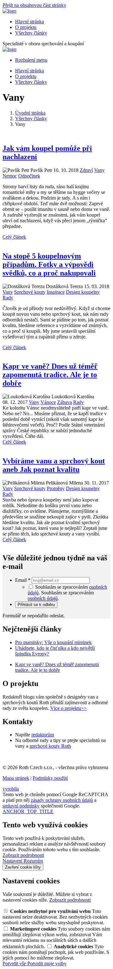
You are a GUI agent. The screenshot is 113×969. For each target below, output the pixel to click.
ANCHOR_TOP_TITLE (28, 811)
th (69, 746)
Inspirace (56, 292)
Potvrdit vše (15, 963)
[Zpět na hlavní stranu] (9, 11)
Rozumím (33, 861)
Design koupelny (83, 292)
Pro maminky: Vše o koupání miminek (53, 642)
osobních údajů (43, 598)
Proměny (56, 488)
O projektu (25, 27)
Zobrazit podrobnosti (23, 855)
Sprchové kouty (30, 292)
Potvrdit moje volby (47, 963)
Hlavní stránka (29, 21)
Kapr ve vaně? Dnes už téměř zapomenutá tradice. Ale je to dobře (50, 374)
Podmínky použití (50, 778)
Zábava (64, 402)
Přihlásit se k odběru (36, 604)
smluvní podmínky (21, 805)
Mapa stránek (16, 778)
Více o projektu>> (68, 708)
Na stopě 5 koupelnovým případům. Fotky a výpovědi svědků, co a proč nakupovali (49, 264)
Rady (8, 297)
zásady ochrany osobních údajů (62, 800)
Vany (99, 170)
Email (22, 580)
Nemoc (10, 175)
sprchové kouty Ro (48, 746)
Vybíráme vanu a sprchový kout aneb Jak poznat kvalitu (54, 465)
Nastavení (13, 861)
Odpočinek (29, 175)
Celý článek (14, 237)
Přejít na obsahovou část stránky (34, 5)
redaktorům (42, 734)
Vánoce (48, 402)
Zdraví (86, 170)
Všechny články (31, 33)
